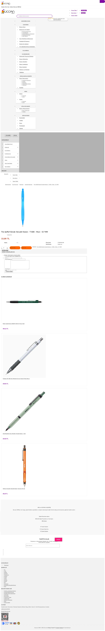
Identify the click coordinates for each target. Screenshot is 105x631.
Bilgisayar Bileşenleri (26, 31)
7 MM (60, 247)
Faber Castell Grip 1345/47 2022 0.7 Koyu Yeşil (13, 323)
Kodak (5, 572)
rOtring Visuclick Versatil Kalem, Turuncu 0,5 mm (14, 488)
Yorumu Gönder (9, 271)
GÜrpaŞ (6, 573)
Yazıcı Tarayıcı (25, 36)
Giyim (23, 96)
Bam (5, 586)
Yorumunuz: (7, 268)
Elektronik (25, 24)
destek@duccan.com (5, 611)
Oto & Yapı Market (25, 106)
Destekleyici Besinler (26, 80)
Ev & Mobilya (26, 50)
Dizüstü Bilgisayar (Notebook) (28, 33)
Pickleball (6, 565)
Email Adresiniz (8, 259)
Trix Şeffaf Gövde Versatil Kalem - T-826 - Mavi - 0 (48, 247)
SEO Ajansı (44, 521)
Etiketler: (34, 246)
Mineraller (24, 82)
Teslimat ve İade (7, 597)
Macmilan (6, 584)
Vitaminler (24, 85)
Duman (5, 580)
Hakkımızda (6, 598)
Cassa (5, 577)
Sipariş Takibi (74, 15)
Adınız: (6, 257)
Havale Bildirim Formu (9, 592)
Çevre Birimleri (25, 32)
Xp (4, 569)
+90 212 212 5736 (5, 609)
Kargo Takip (74, 10)
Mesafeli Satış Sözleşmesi (9, 593)
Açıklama (5, 250)
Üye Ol (83, 13)
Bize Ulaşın (73, 13)
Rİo (5, 582)
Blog (5, 601)
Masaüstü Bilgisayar (26, 35)
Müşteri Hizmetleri (8, 600)
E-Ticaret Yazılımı (44, 531)
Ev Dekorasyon (25, 54)
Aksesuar (24, 95)
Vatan (5, 578)
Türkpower (6, 575)
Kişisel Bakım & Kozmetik (26, 76)
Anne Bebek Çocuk (25, 21)
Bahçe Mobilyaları (25, 110)
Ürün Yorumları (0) (8, 252)
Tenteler (24, 111)
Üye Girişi (84, 10)
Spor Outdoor (25, 115)
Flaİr (5, 571)
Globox (5, 576)
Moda (25, 91)
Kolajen (23, 81)
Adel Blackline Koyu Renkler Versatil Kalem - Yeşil (14, 433)
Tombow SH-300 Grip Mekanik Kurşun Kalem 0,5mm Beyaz (16, 378)
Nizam (5, 581)
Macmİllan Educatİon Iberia (10, 585)
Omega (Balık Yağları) (26, 83)
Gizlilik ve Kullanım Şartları (10, 591)
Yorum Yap (10, 234)
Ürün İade (6, 595)
